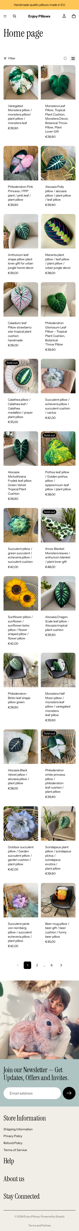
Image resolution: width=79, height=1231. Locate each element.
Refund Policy (13, 1143)
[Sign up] (69, 1093)
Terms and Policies (39, 1225)
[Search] (14, 16)
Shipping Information (18, 1129)
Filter (11, 58)
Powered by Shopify (53, 1216)
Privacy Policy (13, 1136)
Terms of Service (15, 1150)
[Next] (61, 965)
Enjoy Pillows (32, 1216)
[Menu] (5, 16)
